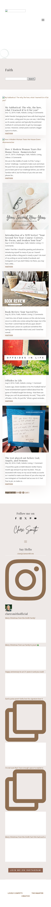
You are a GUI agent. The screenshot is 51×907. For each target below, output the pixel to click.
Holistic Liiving (26, 113)
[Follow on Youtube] (31, 36)
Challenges (20, 155)
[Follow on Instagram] (25, 36)
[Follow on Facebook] (20, 36)
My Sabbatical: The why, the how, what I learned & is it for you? (23, 108)
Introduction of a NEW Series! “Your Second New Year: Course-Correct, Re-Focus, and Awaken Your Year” (25, 238)
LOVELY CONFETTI (15, 893)
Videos (7, 157)
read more (9, 133)
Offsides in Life (13, 380)
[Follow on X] (25, 518)
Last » (27, 493)
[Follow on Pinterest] (30, 518)
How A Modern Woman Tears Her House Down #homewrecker (23, 150)
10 (22, 493)
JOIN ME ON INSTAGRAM (25, 870)
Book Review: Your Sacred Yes (21, 311)
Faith (18, 113)
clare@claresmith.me (25, 554)
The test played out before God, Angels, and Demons (22, 459)
